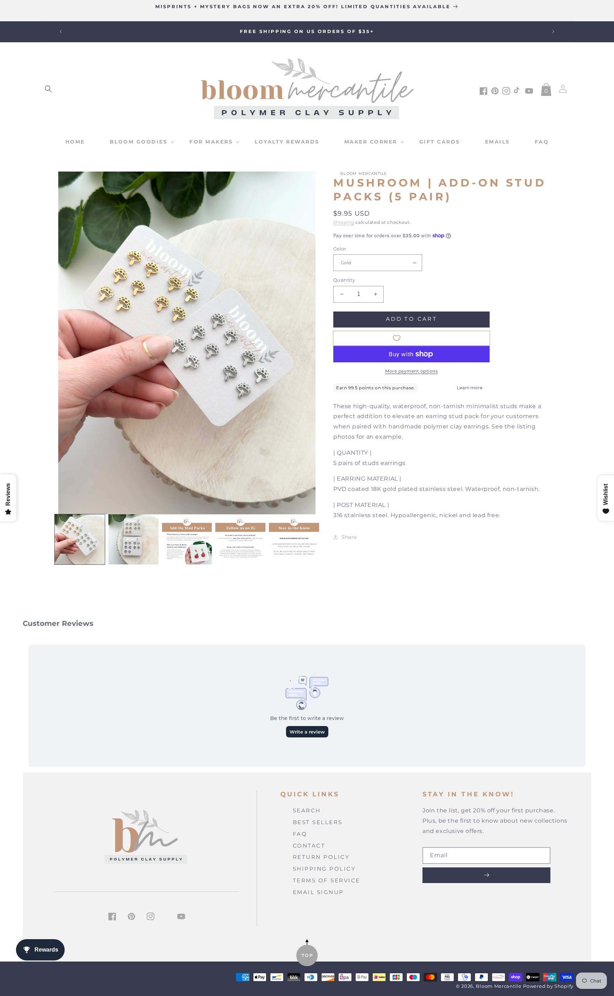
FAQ (300, 833)
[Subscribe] (486, 875)
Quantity (344, 280)
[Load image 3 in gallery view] (187, 539)
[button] (48, 89)
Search (307, 810)
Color (339, 248)
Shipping (343, 222)
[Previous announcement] (61, 31)
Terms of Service (326, 880)
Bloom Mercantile (498, 986)
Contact (309, 845)
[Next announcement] (553, 31)
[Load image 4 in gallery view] (240, 539)
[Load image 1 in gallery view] (80, 539)
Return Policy (321, 857)
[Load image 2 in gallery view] (133, 539)
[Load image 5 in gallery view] (294, 539)
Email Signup (318, 892)
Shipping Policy (324, 868)
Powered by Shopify (548, 986)
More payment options (411, 371)
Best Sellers (318, 822)
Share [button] (349, 537)
